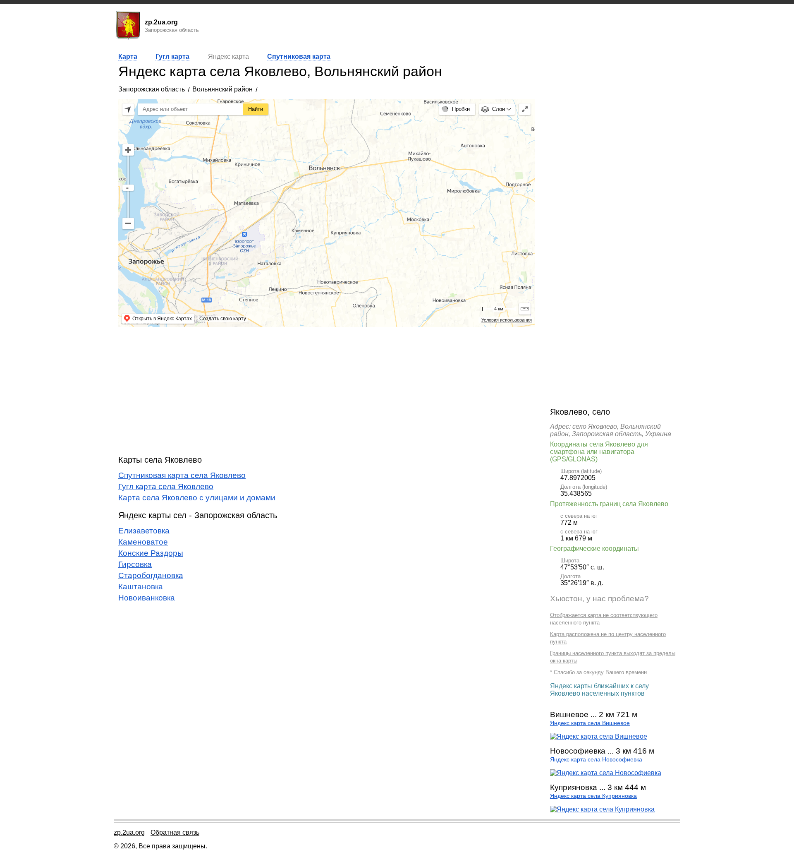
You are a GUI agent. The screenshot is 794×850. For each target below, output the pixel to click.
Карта (127, 56)
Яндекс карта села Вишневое (590, 723)
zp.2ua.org (129, 832)
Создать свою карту (222, 319)
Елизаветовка (144, 530)
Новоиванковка (146, 597)
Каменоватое (143, 542)
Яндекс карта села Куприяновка (593, 796)
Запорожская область (151, 89)
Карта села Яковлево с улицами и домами (196, 497)
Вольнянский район (222, 89)
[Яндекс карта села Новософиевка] (605, 772)
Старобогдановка (150, 575)
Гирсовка (135, 564)
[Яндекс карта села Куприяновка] (602, 809)
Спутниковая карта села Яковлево (182, 475)
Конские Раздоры (150, 553)
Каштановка (140, 586)
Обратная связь (175, 832)
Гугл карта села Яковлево (165, 486)
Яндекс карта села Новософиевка (596, 759)
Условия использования (506, 319)
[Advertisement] (326, 391)
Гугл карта (172, 56)
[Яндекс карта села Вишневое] (598, 736)
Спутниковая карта (298, 56)
